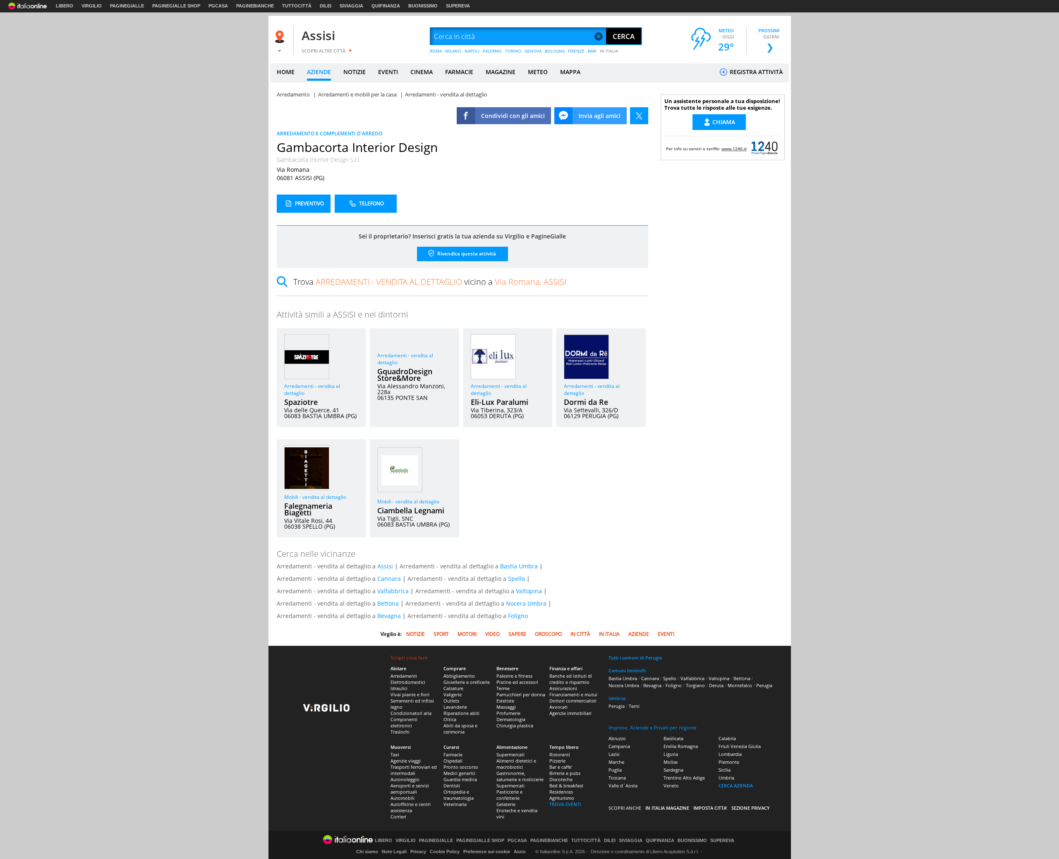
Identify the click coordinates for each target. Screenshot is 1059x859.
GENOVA (533, 51)
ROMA (436, 51)
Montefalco (740, 685)
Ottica (449, 719)
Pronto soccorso (460, 767)
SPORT (441, 634)
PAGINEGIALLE (127, 5)
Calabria (727, 738)
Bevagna (389, 616)
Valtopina (529, 591)
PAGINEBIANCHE (255, 5)
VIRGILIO (91, 5)
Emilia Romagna (681, 746)
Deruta (716, 685)
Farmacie (452, 754)
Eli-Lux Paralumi (499, 402)
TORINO (513, 51)
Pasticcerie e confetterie (509, 795)
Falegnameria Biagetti (308, 509)
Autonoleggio (405, 779)
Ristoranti (559, 754)
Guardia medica (460, 779)
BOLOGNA (555, 51)
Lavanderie (455, 707)
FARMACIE (459, 72)
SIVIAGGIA (351, 5)
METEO (538, 72)
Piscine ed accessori (517, 682)
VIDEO (492, 634)
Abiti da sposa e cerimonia (460, 728)
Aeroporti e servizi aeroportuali (410, 788)
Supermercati (510, 754)
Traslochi (400, 732)
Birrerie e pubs (564, 773)
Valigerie (452, 694)
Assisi (318, 35)
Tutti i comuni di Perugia (635, 657)
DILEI (325, 5)
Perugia (764, 685)
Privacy (418, 851)
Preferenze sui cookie (486, 851)
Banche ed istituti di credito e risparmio (570, 679)
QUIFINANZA (385, 5)
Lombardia (730, 754)
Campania (619, 746)
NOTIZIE (354, 72)
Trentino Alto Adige (684, 778)
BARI (592, 51)
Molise (671, 762)
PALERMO (492, 51)
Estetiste (505, 701)
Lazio (614, 754)
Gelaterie (505, 804)
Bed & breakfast (566, 785)
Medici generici (459, 773)
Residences (561, 792)
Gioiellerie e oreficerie (466, 682)
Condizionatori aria (411, 713)
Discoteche (561, 779)
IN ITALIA (609, 51)
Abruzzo (617, 738)
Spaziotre (301, 402)
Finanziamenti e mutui (573, 694)
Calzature (453, 688)
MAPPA (570, 72)
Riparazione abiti (461, 713)
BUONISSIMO (423, 5)
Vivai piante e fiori (410, 694)
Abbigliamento (459, 676)
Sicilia (725, 770)
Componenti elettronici (404, 722)
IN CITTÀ (580, 634)
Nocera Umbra (526, 603)
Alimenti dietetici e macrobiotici (516, 764)
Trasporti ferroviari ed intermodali (414, 770)
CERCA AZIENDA (736, 785)
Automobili (402, 798)
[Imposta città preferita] (280, 36)
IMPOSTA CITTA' (710, 808)
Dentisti (451, 785)
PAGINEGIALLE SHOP (176, 5)
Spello (516, 578)
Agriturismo (561, 798)
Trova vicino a (429, 281)
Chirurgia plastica (514, 725)
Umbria (726, 778)
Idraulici (399, 688)
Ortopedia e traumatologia (458, 795)
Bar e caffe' (560, 767)
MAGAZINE (500, 72)
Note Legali (394, 851)
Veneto (671, 785)
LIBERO (64, 5)
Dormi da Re (586, 402)
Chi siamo (367, 851)
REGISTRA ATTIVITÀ (755, 72)
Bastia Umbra (519, 566)
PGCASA (218, 5)
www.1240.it (734, 149)
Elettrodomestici (408, 682)
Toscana (617, 778)
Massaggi (506, 707)
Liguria (671, 754)
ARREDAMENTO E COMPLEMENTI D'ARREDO (329, 133)
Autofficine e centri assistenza (411, 807)
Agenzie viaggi (406, 761)
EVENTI (388, 72)
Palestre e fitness (514, 676)
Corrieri (398, 816)
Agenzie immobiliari (570, 713)
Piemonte (729, 762)
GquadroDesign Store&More (404, 374)
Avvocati (558, 707)
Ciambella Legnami (410, 510)
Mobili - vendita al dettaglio (315, 496)
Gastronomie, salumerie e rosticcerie (520, 776)
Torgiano (695, 685)
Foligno (518, 616)
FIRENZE (576, 51)
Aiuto (520, 851)
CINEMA (421, 72)
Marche (616, 762)
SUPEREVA (458, 5)
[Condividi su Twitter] (639, 115)
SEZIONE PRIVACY (750, 808)
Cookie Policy (445, 851)
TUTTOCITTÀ (296, 5)
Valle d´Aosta (623, 785)
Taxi (395, 754)
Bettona (388, 603)
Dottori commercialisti (573, 701)
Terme (503, 688)
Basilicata (673, 738)
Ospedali (452, 761)
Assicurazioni (563, 688)
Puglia (615, 770)
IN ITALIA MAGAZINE (667, 808)
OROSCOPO (548, 634)
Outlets (451, 701)
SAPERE (517, 634)
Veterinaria (455, 804)
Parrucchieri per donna (520, 694)
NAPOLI (472, 51)
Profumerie (508, 713)
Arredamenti (404, 676)
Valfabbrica (393, 591)
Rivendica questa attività (466, 253)
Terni (634, 706)
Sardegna (673, 770)
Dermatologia (510, 719)
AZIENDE (319, 72)
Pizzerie (557, 761)
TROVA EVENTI (565, 804)
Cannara (389, 578)
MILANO (453, 51)
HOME (286, 72)
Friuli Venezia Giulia (740, 746)
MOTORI (467, 634)
